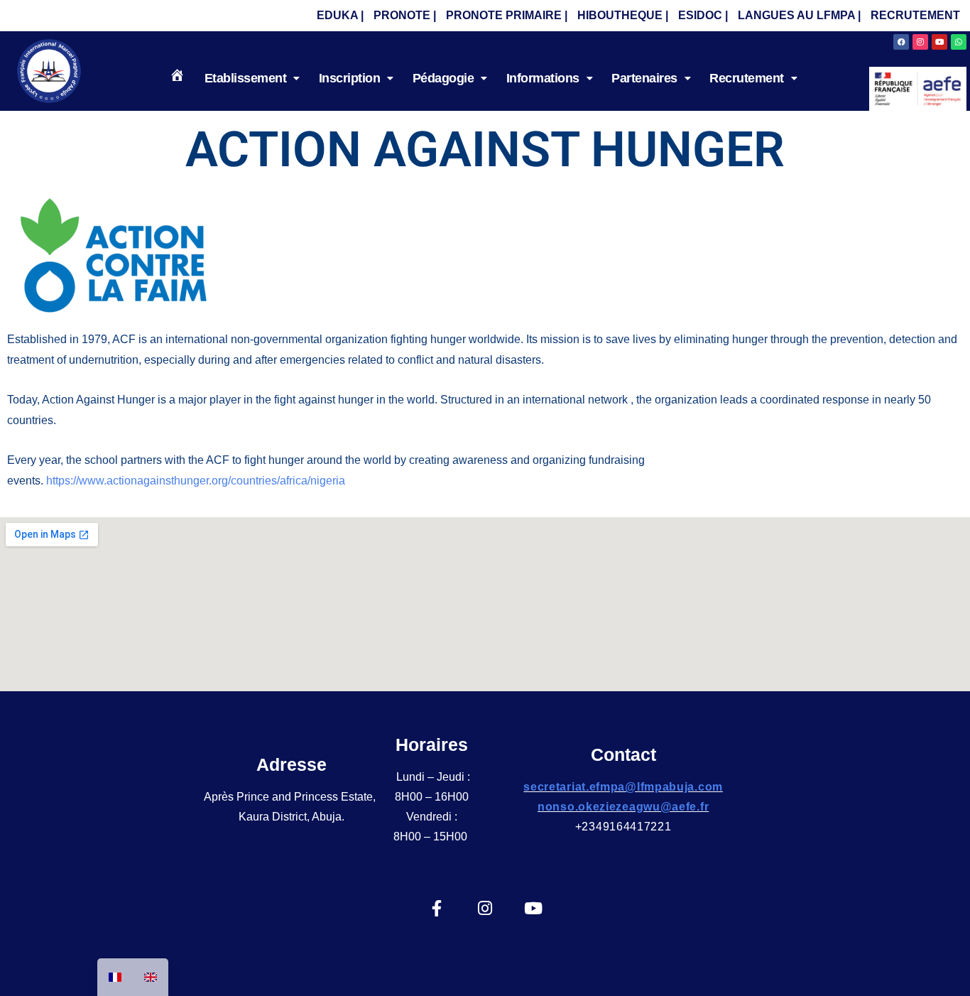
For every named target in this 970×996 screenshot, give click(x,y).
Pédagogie (443, 78)
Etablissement (246, 78)
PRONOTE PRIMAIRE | (506, 15)
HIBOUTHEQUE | (622, 15)
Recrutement (746, 78)
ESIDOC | (703, 15)
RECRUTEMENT (915, 15)
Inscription (350, 78)
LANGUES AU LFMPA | (799, 15)
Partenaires (644, 78)
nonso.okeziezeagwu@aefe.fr (623, 807)
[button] (252, 78)
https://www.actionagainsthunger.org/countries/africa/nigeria (195, 481)
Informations (542, 78)
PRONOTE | (405, 15)
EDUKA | (340, 15)
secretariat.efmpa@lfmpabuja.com (623, 787)
